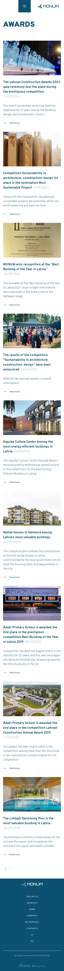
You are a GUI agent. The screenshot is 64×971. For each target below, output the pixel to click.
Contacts (32, 928)
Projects (32, 896)
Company (32, 916)
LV (32, 935)
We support (32, 922)
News (32, 909)
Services (32, 903)
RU (32, 941)
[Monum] (48, 6)
